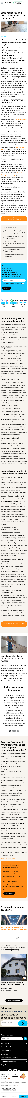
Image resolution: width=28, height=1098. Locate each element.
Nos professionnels (6, 1065)
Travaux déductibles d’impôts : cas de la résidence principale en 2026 (15, 232)
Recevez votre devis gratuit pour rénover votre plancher (14, 218)
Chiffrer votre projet (6, 1050)
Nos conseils (4, 1054)
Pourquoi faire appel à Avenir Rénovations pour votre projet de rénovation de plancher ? (13, 60)
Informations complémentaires (9, 1061)
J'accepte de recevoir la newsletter (12, 283)
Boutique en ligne (5, 1043)
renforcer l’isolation (21, 119)
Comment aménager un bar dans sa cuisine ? (14, 255)
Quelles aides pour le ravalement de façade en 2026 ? (14, 237)
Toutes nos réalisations (14, 1000)
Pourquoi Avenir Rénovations (9, 1047)
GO (25, 1038)
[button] (19, 938)
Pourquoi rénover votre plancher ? (14, 40)
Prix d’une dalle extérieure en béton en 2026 (13, 250)
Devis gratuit (9, 893)
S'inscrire (6, 288)
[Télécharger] (22, 1023)
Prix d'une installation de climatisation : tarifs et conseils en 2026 (14, 243)
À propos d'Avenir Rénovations (9, 1057)
